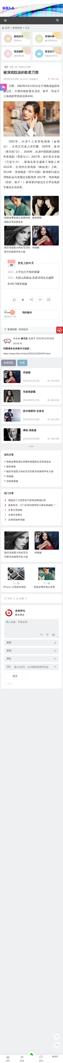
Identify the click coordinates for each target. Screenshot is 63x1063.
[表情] (47, 635)
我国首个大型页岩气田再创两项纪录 (27, 500)
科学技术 (23, 329)
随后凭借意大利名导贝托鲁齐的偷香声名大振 (29, 471)
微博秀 (55, 1056)
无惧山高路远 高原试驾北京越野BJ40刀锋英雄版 (31, 280)
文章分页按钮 (15, 510)
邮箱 (9, 650)
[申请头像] (55, 611)
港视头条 (8, 8)
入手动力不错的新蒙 (24, 271)
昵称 (9, 642)
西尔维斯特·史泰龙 (33, 411)
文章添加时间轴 (16, 519)
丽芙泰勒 (37, 217)
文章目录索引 (15, 514)
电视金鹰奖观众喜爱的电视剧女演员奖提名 (28, 461)
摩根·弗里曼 (29, 430)
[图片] (53, 635)
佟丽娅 (35, 247)
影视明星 (17, 27)
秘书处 (24, 338)
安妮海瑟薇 (29, 391)
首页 (7, 27)
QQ (8, 666)
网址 (9, 658)
